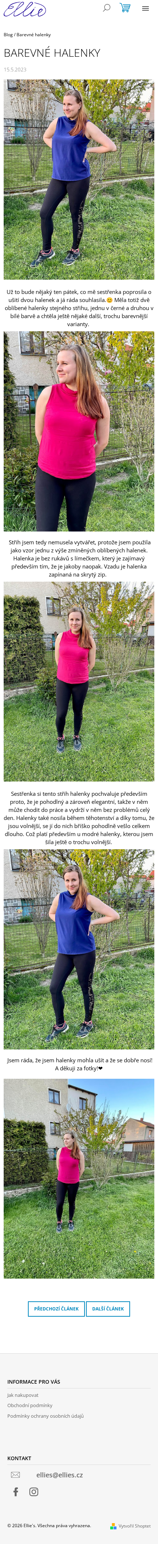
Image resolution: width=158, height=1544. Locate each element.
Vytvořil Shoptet (135, 1526)
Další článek (108, 1309)
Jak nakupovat (23, 1395)
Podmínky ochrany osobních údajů (45, 1416)
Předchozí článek (56, 1309)
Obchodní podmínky (30, 1405)
